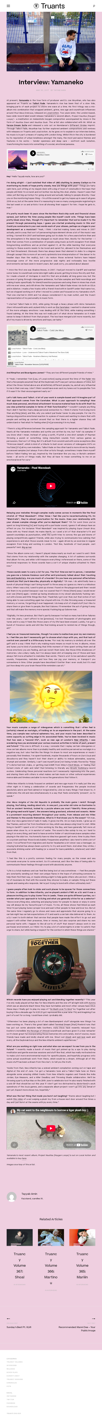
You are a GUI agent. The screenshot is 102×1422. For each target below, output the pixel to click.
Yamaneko (24, 100)
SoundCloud (12, 1407)
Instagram (11, 1396)
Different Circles (78, 125)
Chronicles (12, 1383)
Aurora (92, 1003)
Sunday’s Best (13, 1376)
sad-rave (81, 1037)
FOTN (9, 1386)
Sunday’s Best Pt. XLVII (19, 1327)
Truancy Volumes (15, 1362)
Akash (68, 1037)
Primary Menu (8, 6)
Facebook (11, 1403)
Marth (48, 531)
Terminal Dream (62, 1024)
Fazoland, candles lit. (32, 1198)
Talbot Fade (39, 103)
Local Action (53, 113)
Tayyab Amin (60, 90)
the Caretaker (63, 307)
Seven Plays (12, 1372)
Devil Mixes (73, 765)
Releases (11, 1369)
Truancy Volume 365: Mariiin (82, 1266)
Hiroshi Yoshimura (79, 768)
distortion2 (82, 1083)
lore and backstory (16, 578)
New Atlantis (81, 740)
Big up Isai (27, 547)
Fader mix (90, 379)
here (24, 1158)
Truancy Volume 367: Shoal (20, 1266)
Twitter (10, 1400)
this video (18, 1099)
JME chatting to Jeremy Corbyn (72, 182)
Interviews (12, 1365)
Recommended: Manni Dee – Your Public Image (77, 1329)
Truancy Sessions (15, 1379)
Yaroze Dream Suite (17, 125)
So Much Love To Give (61, 1009)
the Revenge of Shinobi (38, 1031)
